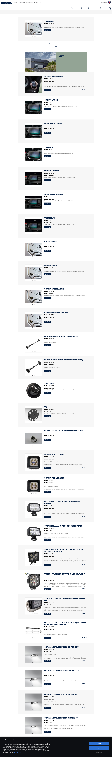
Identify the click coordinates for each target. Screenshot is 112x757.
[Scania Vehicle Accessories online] (6, 3)
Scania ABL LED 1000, (54, 454)
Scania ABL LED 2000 (54, 478)
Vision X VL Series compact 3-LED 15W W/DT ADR (65, 599)
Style (3, 8)
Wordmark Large (53, 124)
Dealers (104, 8)
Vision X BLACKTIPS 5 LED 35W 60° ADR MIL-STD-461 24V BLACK (64, 550)
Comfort (18, 8)
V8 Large (48, 147)
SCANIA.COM (104, 2)
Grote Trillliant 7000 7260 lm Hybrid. (63, 526)
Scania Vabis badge (54, 289)
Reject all (99, 748)
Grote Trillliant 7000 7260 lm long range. (62, 502)
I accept (99, 743)
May (61, 56)
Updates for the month (42, 8)
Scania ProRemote (53, 76)
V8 (45, 407)
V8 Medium (49, 218)
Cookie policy (17, 752)
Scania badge (51, 265)
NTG (83, 8)
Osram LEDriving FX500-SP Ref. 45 (60, 694)
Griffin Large (51, 100)
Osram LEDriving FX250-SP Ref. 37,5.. (61, 647)
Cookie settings (99, 752)
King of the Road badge (56, 313)
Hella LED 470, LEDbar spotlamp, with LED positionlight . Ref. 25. (65, 623)
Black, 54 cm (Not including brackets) (63, 360)
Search (76, 8)
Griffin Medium (51, 171)
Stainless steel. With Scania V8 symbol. (64, 431)
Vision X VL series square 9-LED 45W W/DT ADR (64, 575)
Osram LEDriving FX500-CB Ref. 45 (61, 718)
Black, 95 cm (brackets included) (61, 336)
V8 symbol (49, 383)
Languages (93, 8)
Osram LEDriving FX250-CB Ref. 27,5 (61, 671)
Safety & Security (28, 8)
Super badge (50, 242)
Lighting (10, 8)
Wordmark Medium (53, 194)
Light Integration (56, 8)
